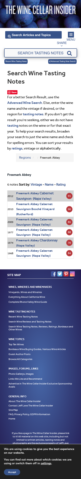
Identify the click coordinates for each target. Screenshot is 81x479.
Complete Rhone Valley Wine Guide (28, 301)
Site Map (13, 409)
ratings (17, 148)
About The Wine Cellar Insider (25, 401)
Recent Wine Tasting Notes (16, 61)
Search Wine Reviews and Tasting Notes (30, 321)
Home (12, 418)
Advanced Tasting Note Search (63, 61)
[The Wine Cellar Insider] (40, 9)
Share (62, 43)
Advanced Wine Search (24, 103)
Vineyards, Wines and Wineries (25, 292)
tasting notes (33, 114)
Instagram (72, 273)
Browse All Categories (20, 359)
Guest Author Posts (20, 354)
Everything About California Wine (27, 296)
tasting (12, 125)
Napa (37, 199)
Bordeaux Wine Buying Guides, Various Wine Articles (37, 349)
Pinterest (66, 273)
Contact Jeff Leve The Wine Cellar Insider (31, 405)
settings (46, 463)
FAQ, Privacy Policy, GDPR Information (29, 414)
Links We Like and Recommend (25, 378)
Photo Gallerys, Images (21, 373)
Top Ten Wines (16, 344)
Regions (25, 157)
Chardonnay (49, 240)
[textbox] (40, 52)
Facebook (53, 273)
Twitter (59, 273)
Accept (12, 472)
